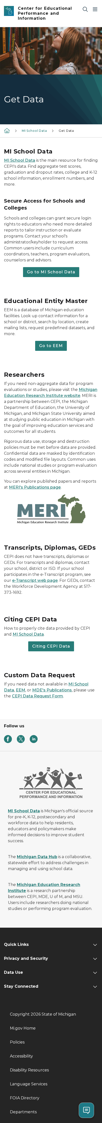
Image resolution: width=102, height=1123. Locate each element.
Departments (23, 1112)
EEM (20, 690)
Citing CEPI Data (51, 646)
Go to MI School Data (51, 272)
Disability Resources (29, 1070)
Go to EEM (51, 345)
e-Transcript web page (35, 580)
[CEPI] (7, 130)
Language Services (28, 1084)
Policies (17, 1042)
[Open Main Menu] (95, 9)
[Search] (85, 9)
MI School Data (34, 131)
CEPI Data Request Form (37, 696)
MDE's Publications (52, 690)
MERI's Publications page (35, 487)
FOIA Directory (24, 1098)
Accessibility (21, 1056)
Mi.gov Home (23, 1028)
